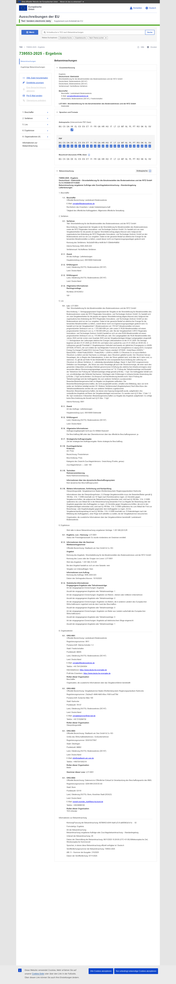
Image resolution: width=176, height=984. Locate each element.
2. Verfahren (28, 118)
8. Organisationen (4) (31, 137)
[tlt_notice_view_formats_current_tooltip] (150, 171)
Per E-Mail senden (34, 96)
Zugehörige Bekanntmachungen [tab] (33, 67)
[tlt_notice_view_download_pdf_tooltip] (60, 146)
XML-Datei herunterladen (37, 78)
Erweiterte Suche (66, 38)
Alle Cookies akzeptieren (101, 971)
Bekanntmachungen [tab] (28, 61)
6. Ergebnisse (28, 130)
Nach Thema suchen (96, 38)
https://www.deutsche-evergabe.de (93, 670)
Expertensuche (80, 38)
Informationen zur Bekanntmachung (30, 144)
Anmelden (137, 8)
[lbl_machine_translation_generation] (89, 155)
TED (21, 47)
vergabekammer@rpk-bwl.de (84, 716)
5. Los (25, 124)
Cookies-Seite (38, 974)
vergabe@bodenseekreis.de (77, 96)
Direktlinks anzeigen (35, 83)
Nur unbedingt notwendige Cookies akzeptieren (136, 971)
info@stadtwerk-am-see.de (83, 758)
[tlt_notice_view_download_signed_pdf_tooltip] (72, 129)
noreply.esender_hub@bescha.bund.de (88, 802)
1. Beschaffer (28, 112)
